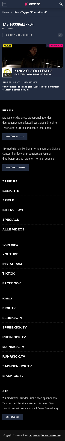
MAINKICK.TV (13, 347)
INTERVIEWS (12, 210)
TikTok (8, 273)
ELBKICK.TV (12, 318)
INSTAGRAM (12, 264)
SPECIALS (10, 219)
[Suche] (61, 4)
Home (5, 12)
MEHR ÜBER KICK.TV (14, 136)
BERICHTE (7, 82)
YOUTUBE (10, 254)
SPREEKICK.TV (14, 327)
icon (32, 59)
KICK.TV (16, 82)
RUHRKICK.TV (13, 356)
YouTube (7, 46)
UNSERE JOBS (12, 417)
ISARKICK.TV (13, 376)
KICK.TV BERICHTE (29, 82)
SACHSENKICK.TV (17, 366)
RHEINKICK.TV (14, 337)
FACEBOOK (11, 283)
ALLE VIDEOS (13, 229)
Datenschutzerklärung (51, 435)
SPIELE (8, 200)
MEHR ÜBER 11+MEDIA (15, 167)
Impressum (34, 435)
